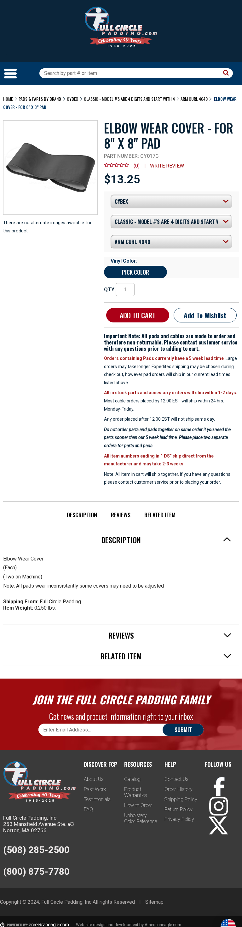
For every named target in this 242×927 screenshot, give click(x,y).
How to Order (138, 805)
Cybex (72, 98)
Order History (178, 789)
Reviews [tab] (121, 635)
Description (82, 515)
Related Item (160, 515)
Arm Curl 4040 (194, 98)
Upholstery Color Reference (140, 818)
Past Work (95, 789)
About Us (94, 779)
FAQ (88, 809)
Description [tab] (121, 539)
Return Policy (178, 809)
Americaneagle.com (163, 924)
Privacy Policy (179, 819)
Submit (183, 729)
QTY (109, 290)
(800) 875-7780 (36, 871)
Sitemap (154, 902)
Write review (167, 166)
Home (8, 98)
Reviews (120, 515)
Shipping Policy (180, 799)
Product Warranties (135, 792)
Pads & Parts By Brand (40, 98)
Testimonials (97, 799)
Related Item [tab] (121, 656)
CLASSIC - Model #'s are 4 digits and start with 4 (129, 98)
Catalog (132, 779)
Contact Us (176, 779)
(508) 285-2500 (36, 849)
